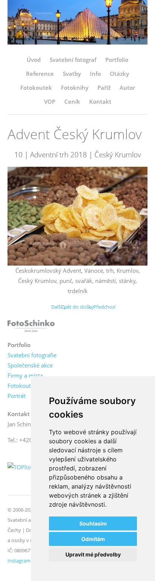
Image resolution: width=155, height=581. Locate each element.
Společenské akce (30, 365)
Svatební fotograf (73, 59)
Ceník (72, 101)
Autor (127, 87)
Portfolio (116, 59)
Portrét (17, 396)
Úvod (34, 59)
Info (95, 73)
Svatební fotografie (32, 355)
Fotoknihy (74, 87)
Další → (59, 306)
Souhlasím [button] (93, 523)
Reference (40, 73)
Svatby (72, 73)
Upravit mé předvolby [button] (93, 554)
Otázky (119, 73)
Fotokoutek (36, 87)
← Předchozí (101, 306)
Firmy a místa (25, 375)
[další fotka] (135, 216)
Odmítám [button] (93, 539)
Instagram (19, 560)
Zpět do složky (77, 306)
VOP (49, 101)
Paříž (104, 87)
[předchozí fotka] (19, 216)
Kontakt (100, 101)
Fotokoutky (22, 385)
